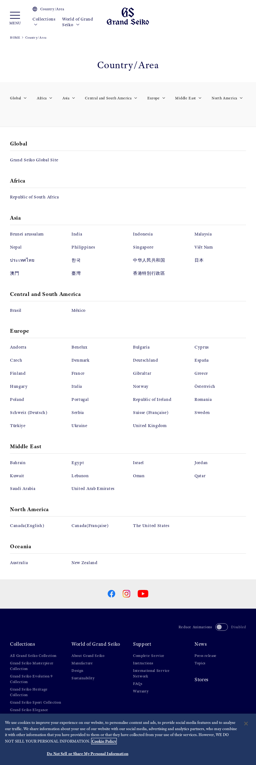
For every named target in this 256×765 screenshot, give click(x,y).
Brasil (16, 310)
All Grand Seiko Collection (33, 655)
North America (224, 98)
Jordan (201, 462)
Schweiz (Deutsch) (28, 412)
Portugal (80, 399)
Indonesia (143, 234)
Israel (138, 462)
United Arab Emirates (93, 488)
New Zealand (84, 562)
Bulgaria (141, 347)
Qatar (200, 475)
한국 (76, 260)
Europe (153, 98)
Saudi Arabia (22, 488)
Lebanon (80, 475)
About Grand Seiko (88, 655)
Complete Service (149, 655)
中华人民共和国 (149, 260)
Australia (19, 562)
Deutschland (145, 360)
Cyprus (201, 347)
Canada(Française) (90, 525)
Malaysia (203, 234)
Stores (201, 679)
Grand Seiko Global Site (34, 160)
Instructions (143, 663)
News (200, 644)
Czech (16, 360)
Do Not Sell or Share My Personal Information (87, 753)
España (201, 360)
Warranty (141, 691)
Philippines (83, 247)
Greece (201, 373)
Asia (66, 98)
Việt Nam (203, 247)
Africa (42, 98)
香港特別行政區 (149, 273)
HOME (15, 38)
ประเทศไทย (22, 260)
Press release (205, 655)
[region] (128, 739)
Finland (18, 373)
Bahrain (18, 462)
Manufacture (82, 663)
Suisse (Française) (151, 412)
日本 (199, 260)
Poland (17, 399)
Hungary (19, 386)
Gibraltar (142, 373)
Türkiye (18, 425)
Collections (44, 19)
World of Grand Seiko (77, 22)
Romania (203, 399)
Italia (76, 386)
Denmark (80, 360)
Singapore (143, 247)
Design (77, 670)
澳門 (14, 273)
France (78, 373)
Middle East (185, 98)
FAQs (137, 684)
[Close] (246, 723)
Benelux (79, 347)
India (76, 234)
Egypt (77, 462)
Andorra (18, 347)
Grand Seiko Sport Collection (35, 702)
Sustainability (83, 678)
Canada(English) (27, 525)
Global (15, 98)
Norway (141, 386)
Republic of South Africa (34, 197)
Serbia (77, 412)
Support (142, 644)
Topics (199, 663)
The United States (151, 525)
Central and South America (108, 98)
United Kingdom (150, 425)
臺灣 (76, 273)
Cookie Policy (104, 741)
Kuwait (17, 475)
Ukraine (79, 425)
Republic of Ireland (152, 399)
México (78, 310)
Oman (139, 475)
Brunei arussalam (27, 234)
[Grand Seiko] (128, 16)
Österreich (204, 386)
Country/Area (52, 9)
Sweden (202, 412)
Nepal (16, 247)
